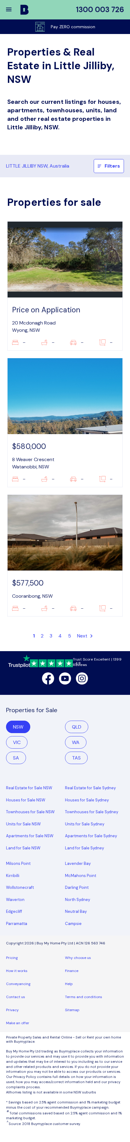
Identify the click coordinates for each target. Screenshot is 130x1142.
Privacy (12, 1010)
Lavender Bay (78, 863)
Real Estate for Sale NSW (29, 787)
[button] (12, 9)
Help (69, 983)
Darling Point (77, 887)
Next (83, 636)
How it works (17, 970)
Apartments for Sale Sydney (91, 835)
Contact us (15, 996)
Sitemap (72, 1010)
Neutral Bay (76, 911)
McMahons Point (80, 875)
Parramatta (16, 923)
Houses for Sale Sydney (87, 800)
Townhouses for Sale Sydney (91, 811)
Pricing (12, 957)
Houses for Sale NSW (25, 800)
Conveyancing (18, 983)
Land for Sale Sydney (84, 848)
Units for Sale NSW (23, 824)
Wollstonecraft (20, 887)
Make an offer (17, 1023)
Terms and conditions (83, 996)
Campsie (73, 923)
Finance (71, 970)
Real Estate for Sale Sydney (90, 787)
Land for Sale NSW (23, 848)
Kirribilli (12, 875)
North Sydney (77, 899)
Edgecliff (14, 911)
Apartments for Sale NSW (30, 835)
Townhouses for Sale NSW (30, 811)
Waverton (15, 899)
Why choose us (78, 957)
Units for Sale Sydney (84, 824)
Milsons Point (18, 863)
